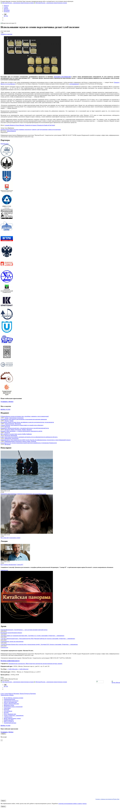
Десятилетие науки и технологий (13, 706)
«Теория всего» (8, 717)
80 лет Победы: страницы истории (13, 697)
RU (5, 16)
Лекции (22, 693)
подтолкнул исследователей (62, 76)
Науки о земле (26, 441)
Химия (6, 418)
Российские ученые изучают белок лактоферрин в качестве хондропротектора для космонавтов (27, 422)
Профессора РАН (8, 720)
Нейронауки (8, 438)
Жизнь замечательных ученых (12, 718)
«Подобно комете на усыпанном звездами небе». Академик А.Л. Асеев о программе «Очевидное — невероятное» (32, 635)
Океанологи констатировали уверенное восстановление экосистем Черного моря (23, 493)
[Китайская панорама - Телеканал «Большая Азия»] (27, 622)
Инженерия (14, 435)
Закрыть (3, 733)
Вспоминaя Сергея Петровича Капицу (11, 632)
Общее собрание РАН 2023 (11, 703)
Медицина (18, 423)
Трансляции (7, 708)
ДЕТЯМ (5, 409)
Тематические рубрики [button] (7, 695)
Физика (7, 420)
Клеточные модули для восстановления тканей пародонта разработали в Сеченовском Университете (29, 443)
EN (7, 16)
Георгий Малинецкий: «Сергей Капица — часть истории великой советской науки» (24, 629)
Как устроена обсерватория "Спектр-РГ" (12, 564)
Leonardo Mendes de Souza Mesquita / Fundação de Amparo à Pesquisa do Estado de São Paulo (30, 125)
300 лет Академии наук (10, 702)
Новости (10, 693)
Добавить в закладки (6, 34)
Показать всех (4, 143)
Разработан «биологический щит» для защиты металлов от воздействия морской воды (25, 428)
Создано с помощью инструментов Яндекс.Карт (107, 799)
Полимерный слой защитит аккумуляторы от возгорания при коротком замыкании (24, 419)
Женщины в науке (9, 705)
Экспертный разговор (10, 722)
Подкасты (27, 693)
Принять (3, 806)
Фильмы (6, 712)
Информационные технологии (13, 441)
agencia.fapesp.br (11, 131)
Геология (33, 441)
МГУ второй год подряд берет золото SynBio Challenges (16, 434)
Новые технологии (16, 429)
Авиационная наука (9, 699)
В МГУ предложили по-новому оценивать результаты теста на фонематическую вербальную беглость (29, 437)
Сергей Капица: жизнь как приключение (12, 641)
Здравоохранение (9, 423)
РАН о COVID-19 (9, 721)
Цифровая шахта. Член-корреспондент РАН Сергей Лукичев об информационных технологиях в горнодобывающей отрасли (36, 440)
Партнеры (33, 693)
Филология (15, 438)
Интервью (16, 693)
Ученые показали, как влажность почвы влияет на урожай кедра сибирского (22, 425)
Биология (7, 426)
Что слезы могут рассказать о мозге (10, 537)
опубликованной (74, 84)
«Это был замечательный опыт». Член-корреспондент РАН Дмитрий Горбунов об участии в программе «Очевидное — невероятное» (38, 638)
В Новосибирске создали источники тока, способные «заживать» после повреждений (25, 416)
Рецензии (6, 709)
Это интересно (8, 711)
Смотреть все (4, 570)
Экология (29, 429)
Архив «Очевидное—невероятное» (14, 715)
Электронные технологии (16, 418)
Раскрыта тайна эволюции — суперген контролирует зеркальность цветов (21, 431)
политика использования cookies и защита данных (72, 803)
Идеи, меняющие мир (10, 714)
